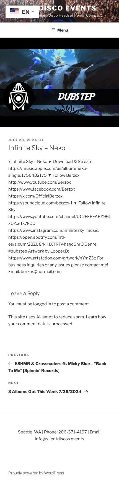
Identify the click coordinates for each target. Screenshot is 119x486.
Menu (62, 30)
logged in (42, 304)
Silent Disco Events (52, 8)
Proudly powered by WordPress (36, 473)
